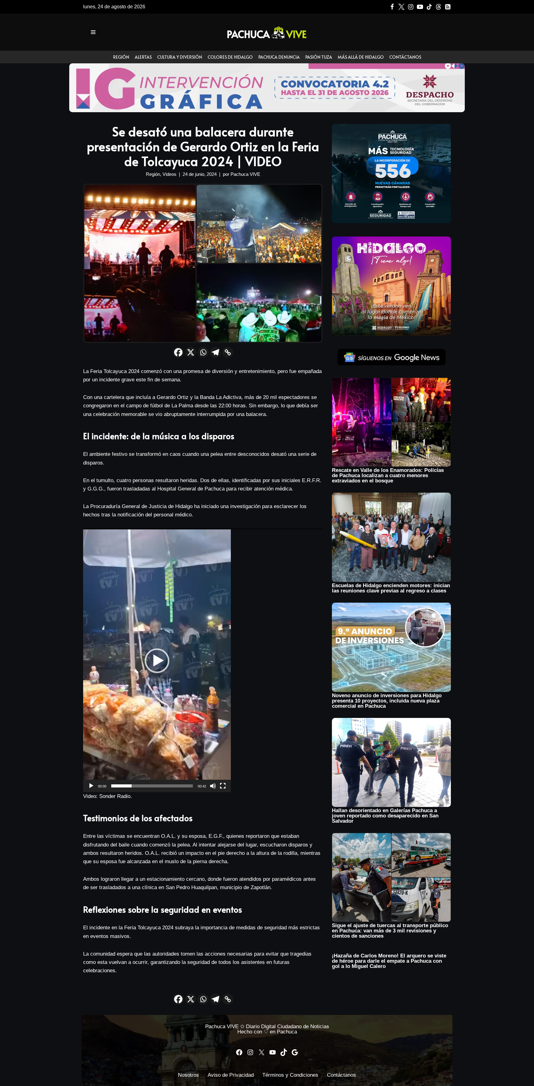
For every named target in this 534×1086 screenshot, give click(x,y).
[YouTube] (272, 1052)
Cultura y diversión (179, 57)
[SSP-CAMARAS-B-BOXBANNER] (391, 221)
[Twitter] (401, 7)
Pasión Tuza (318, 57)
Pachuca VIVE (245, 174)
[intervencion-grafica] (267, 110)
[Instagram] (411, 7)
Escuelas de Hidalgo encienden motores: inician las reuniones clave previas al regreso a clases (391, 588)
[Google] (295, 1052)
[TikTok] (429, 7)
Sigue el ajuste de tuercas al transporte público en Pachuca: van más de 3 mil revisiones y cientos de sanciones (390, 931)
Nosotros (188, 1075)
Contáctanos (405, 57)
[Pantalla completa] (223, 786)
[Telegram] (215, 352)
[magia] (391, 334)
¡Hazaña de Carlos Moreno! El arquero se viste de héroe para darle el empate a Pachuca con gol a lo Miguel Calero (389, 961)
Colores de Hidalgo (230, 57)
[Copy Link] (227, 352)
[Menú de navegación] (93, 32)
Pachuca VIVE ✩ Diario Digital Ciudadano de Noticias (267, 1026)
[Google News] (448, 7)
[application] (157, 660)
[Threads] (438, 7)
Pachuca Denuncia (279, 57)
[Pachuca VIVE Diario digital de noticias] (267, 32)
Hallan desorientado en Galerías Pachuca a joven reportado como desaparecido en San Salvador (385, 816)
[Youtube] (420, 7)
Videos (169, 174)
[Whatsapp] (203, 352)
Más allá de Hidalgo (361, 57)
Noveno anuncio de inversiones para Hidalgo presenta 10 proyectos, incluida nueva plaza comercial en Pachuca (387, 701)
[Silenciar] (213, 786)
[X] (190, 352)
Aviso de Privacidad (231, 1075)
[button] (157, 660)
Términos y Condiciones (290, 1075)
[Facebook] (392, 7)
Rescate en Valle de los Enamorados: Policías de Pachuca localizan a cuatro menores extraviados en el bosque (388, 475)
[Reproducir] (91, 786)
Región (121, 57)
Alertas (143, 57)
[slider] (152, 785)
